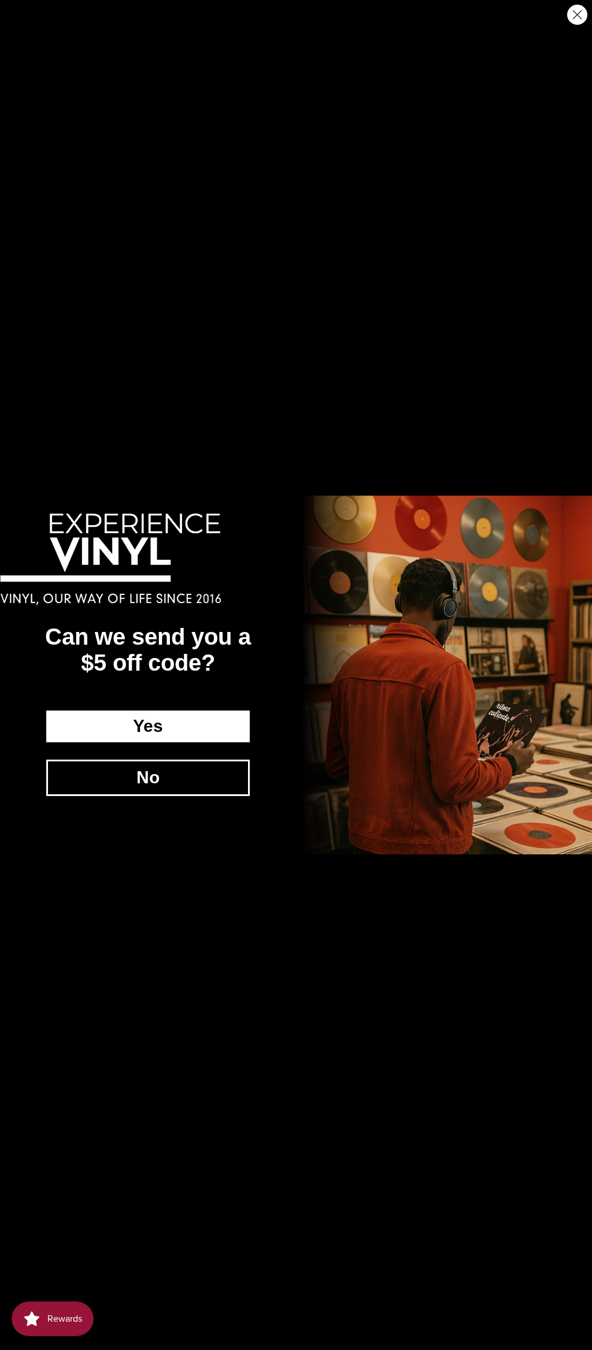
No (148, 777)
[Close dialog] (577, 15)
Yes (148, 725)
